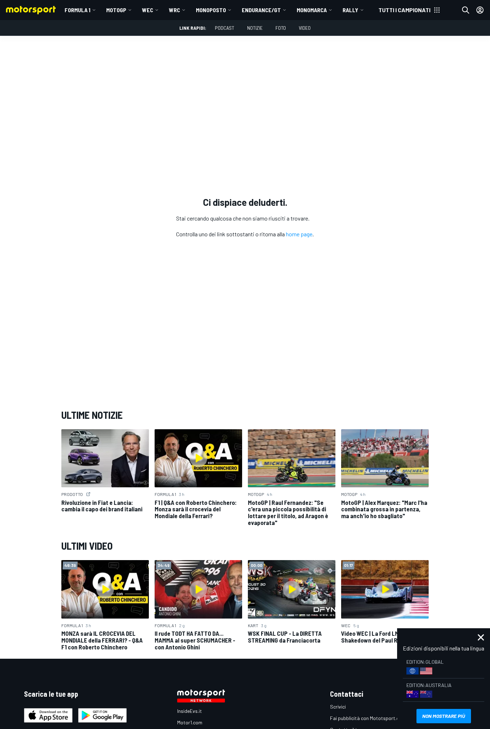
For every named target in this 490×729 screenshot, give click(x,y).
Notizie (255, 28)
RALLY (350, 9)
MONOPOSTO (211, 9)
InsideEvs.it (189, 711)
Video (305, 28)
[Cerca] (465, 10)
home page (299, 234)
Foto (280, 28)
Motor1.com (189, 722)
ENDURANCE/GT (261, 9)
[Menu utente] (480, 10)
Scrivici (338, 707)
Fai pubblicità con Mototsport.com (368, 718)
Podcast (224, 28)
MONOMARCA (312, 9)
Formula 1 (77, 9)
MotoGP (116, 9)
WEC (147, 9)
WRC (174, 9)
